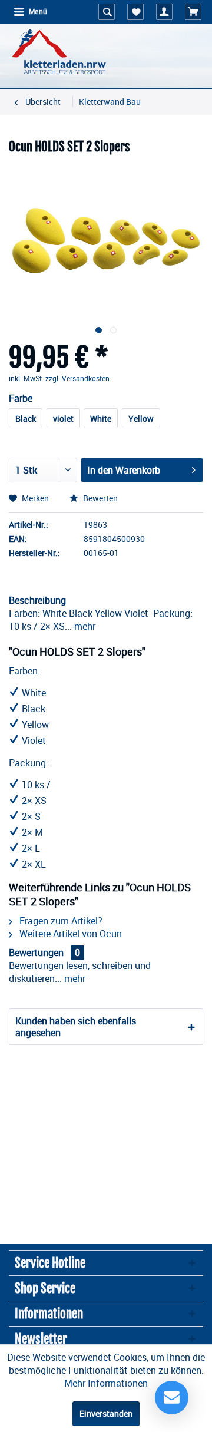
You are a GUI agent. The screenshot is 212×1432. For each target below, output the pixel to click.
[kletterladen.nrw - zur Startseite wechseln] (59, 53)
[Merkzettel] (135, 12)
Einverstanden (106, 1413)
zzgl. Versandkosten (77, 378)
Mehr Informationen (106, 1383)
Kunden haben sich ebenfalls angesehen (75, 1026)
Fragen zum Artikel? (59, 920)
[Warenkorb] (193, 12)
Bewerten (99, 498)
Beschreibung (37, 600)
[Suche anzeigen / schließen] (106, 12)
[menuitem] (30, 12)
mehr (83, 626)
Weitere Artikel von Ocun (69, 933)
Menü (38, 11)
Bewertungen (36, 952)
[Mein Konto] (164, 12)
